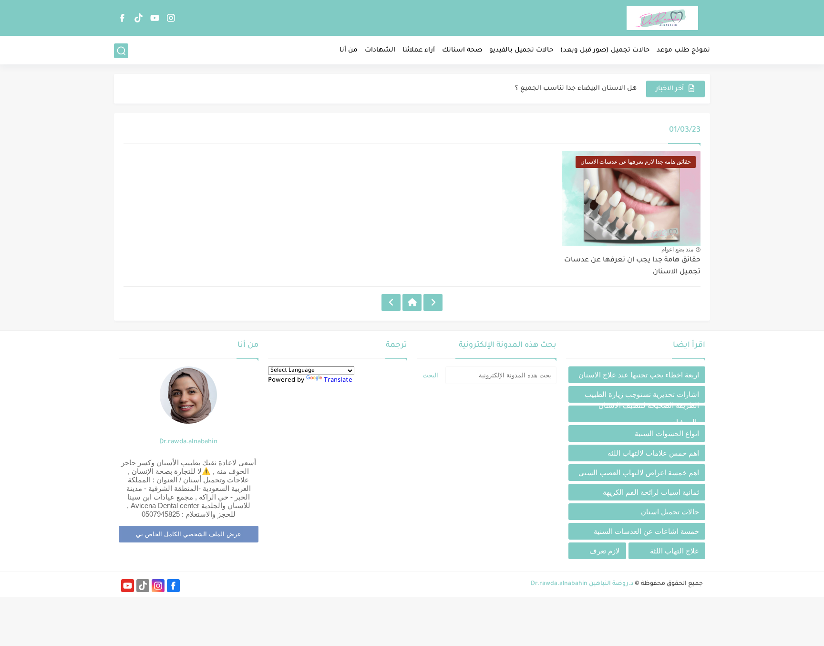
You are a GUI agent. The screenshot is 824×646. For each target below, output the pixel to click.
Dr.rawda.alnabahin (188, 442)
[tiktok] (138, 17)
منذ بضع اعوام (677, 249)
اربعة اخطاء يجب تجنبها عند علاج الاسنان (638, 375)
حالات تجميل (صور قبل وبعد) (604, 50)
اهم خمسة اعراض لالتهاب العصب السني (638, 473)
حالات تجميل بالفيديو (521, 50)
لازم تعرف (604, 551)
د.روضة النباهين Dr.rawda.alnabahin (582, 584)
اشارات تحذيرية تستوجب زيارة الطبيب (642, 394)
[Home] (412, 302)
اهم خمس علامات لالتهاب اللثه (653, 453)
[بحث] (121, 50)
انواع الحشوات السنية (667, 433)
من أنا (349, 50)
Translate (338, 380)
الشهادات (380, 50)
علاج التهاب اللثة (674, 551)
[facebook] (122, 17)
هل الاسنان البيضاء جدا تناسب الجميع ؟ (576, 88)
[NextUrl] (391, 302)
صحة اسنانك (462, 50)
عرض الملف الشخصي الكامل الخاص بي (188, 534)
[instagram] (170, 17)
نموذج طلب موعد (683, 50)
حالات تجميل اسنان (670, 512)
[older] (433, 302)
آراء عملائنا (418, 50)
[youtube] (154, 17)
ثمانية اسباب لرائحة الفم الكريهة (651, 492)
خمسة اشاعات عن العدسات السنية (646, 531)
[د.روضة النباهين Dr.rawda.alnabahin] (662, 18)
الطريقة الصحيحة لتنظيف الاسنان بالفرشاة (648, 414)
